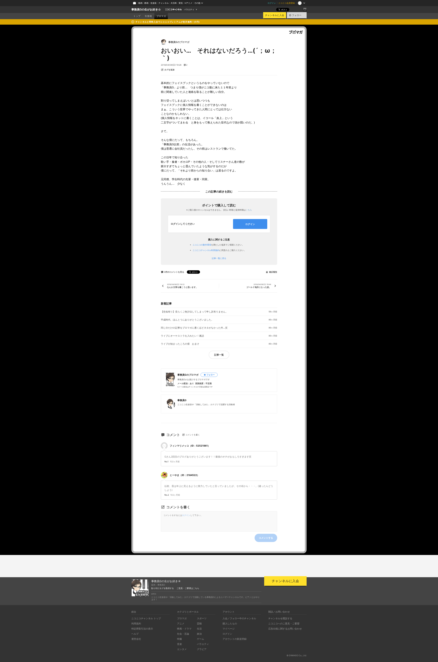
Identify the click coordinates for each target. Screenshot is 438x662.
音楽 (179, 644)
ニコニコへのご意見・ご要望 (283, 623)
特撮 (179, 638)
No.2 (166, 495)
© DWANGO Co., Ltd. (297, 655)
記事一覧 (219, 354)
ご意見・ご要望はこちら (188, 588)
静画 (146, 3)
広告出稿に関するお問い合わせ (285, 628)
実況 (181, 3)
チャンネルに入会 (274, 15)
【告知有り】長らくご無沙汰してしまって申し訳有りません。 (194, 311)
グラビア (202, 649)
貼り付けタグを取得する (162, 588)
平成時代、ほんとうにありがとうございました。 (187, 320)
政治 (199, 633)
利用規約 (136, 623)
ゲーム (200, 638)
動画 (140, 3)
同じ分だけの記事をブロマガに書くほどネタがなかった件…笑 (194, 328)
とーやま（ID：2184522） (184, 475)
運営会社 (136, 638)
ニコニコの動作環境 (202, 244)
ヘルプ (135, 633)
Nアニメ (188, 3)
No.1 (166, 462)
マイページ (229, 628)
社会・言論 (183, 633)
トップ (136, 16)
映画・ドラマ (184, 628)
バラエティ (189, 9)
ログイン (272, 3)
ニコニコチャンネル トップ (146, 618)
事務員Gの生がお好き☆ (146, 9)
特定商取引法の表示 (142, 628)
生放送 (153, 3)
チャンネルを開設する (280, 618)
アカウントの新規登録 (235, 638)
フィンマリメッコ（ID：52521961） (190, 445)
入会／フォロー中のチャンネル (239, 618)
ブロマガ (161, 16)
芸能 (199, 623)
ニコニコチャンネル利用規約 (206, 250)
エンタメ (182, 649)
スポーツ (202, 618)
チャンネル (163, 3)
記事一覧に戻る (219, 258)
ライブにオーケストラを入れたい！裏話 (182, 336)
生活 (199, 628)
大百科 (174, 3)
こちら (249, 210)
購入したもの (230, 623)
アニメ (180, 623)
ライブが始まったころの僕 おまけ (180, 344)
